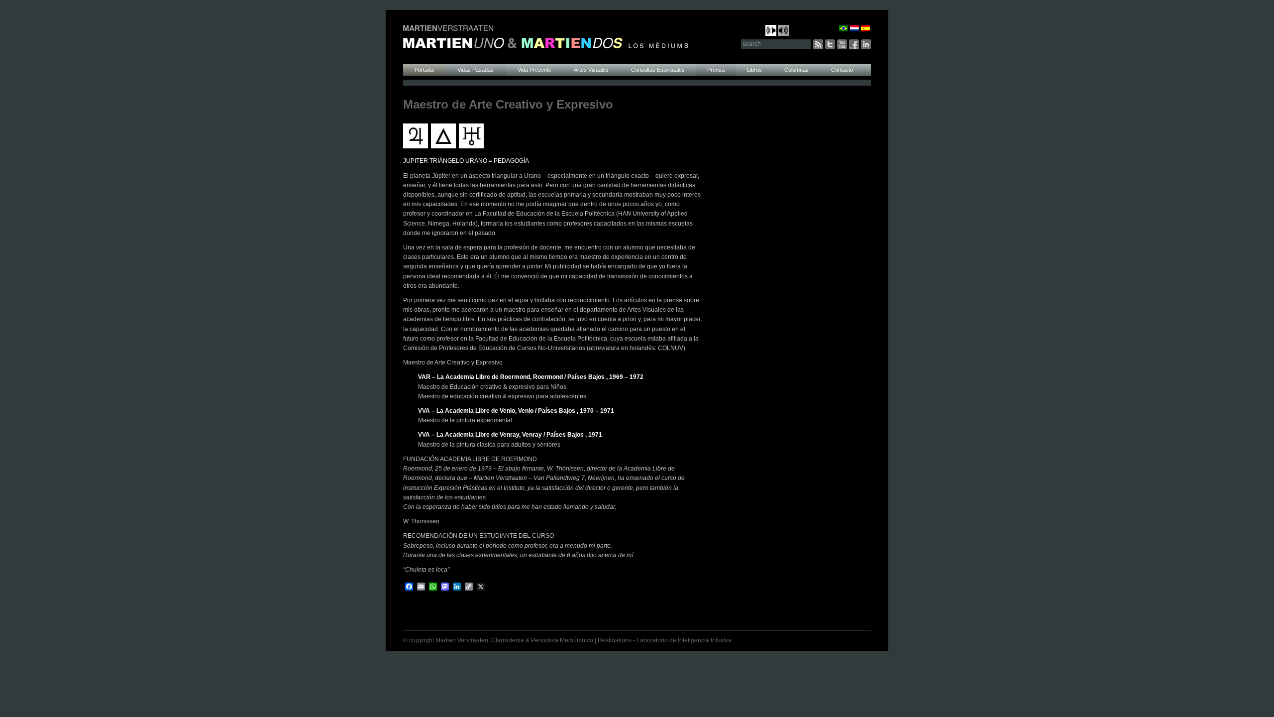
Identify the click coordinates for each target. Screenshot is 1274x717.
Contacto (842, 70)
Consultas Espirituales (658, 70)
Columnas (796, 70)
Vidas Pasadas (476, 70)
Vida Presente (534, 70)
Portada (425, 70)
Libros (754, 70)
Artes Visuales (591, 70)
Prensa (716, 70)
